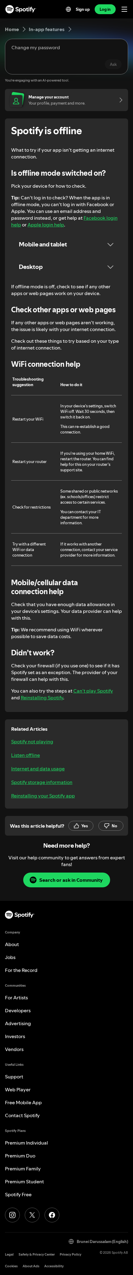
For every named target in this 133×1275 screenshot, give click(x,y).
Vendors (14, 1049)
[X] (32, 1215)
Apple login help (46, 224)
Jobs (10, 957)
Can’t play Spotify (93, 690)
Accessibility (54, 1266)
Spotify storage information (41, 782)
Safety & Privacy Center (37, 1254)
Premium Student (24, 1181)
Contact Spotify (22, 1115)
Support (14, 1076)
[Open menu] (124, 9)
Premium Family (23, 1168)
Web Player (18, 1089)
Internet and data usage (38, 768)
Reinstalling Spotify (42, 697)
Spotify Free (18, 1194)
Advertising (18, 1023)
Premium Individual (26, 1142)
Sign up (83, 9)
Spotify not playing (32, 741)
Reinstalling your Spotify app (43, 795)
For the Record (21, 970)
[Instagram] (12, 1215)
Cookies (11, 1266)
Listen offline (25, 755)
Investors (15, 1036)
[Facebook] (52, 1215)
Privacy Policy (70, 1254)
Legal (9, 1254)
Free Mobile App (23, 1102)
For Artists (16, 997)
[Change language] (68, 9)
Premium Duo (20, 1155)
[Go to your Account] (118, 100)
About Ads (31, 1266)
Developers (18, 1010)
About (12, 944)
